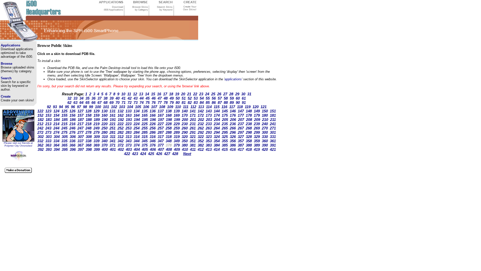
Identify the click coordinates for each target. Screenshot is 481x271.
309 (97, 136)
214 (56, 124)
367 (80, 145)
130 (104, 111)
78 (166, 102)
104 (130, 107)
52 (190, 98)
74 (142, 102)
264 (217, 128)
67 (99, 102)
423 (135, 154)
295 (225, 132)
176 (233, 115)
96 (73, 107)
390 (265, 145)
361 (273, 141)
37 (99, 98)
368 (88, 145)
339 (96, 141)
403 (129, 149)
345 (145, 141)
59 (232, 98)
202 (201, 119)
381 (193, 145)
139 (177, 111)
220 (104, 124)
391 (273, 145)
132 (120, 111)
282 (120, 132)
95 (67, 107)
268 (249, 128)
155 (64, 115)
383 (209, 145)
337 (80, 141)
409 (177, 149)
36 (93, 98)
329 (257, 136)
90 (238, 102)
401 (113, 149)
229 (177, 124)
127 (80, 111)
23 (201, 94)
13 (141, 94)
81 (184, 102)
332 (40, 141)
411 (193, 149)
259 (177, 128)
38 (105, 98)
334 (56, 141)
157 (80, 115)
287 (161, 132)
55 (208, 98)
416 (233, 149)
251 (112, 128)
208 (249, 119)
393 (49, 149)
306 (73, 136)
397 (81, 149)
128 (88, 111)
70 (117, 102)
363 (48, 145)
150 (265, 111)
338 (88, 141)
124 (56, 111)
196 (153, 119)
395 (65, 149)
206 (233, 119)
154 (56, 115)
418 (249, 149)
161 (112, 115)
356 (233, 141)
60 (238, 98)
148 (249, 111)
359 (257, 141)
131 (112, 111)
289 (177, 132)
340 (104, 141)
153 (48, 115)
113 (201, 107)
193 (129, 119)
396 (73, 149)
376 (153, 145)
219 (96, 124)
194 (137, 119)
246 (72, 128)
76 (154, 102)
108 (162, 107)
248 (88, 128)
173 (209, 115)
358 (249, 141)
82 (190, 102)
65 (87, 102)
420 (265, 149)
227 (161, 124)
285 (145, 132)
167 (161, 115)
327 (241, 136)
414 (217, 149)
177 (241, 115)
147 (241, 111)
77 (160, 102)
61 (244, 98)
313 (129, 136)
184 (57, 119)
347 (161, 141)
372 (120, 145)
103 (122, 107)
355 (225, 141)
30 (243, 94)
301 (273, 132)
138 (169, 111)
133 (129, 111)
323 (209, 136)
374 (137, 145)
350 (185, 141)
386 (233, 145)
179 (257, 115)
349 (177, 141)
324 (217, 136)
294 (217, 132)
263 (209, 128)
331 (273, 136)
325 (225, 136)
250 (104, 128)
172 (201, 115)
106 (146, 107)
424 (143, 154)
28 (231, 94)
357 (241, 141)
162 (120, 115)
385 (225, 145)
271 (273, 128)
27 (225, 94)
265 (225, 128)
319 (177, 136)
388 (249, 145)
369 (96, 145)
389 (257, 145)
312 (120, 136)
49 (172, 98)
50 (178, 98)
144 (217, 111)
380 (185, 145)
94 (61, 107)
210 (265, 119)
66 (93, 102)
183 (49, 119)
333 (48, 141)
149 (257, 111)
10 (123, 94)
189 (97, 119)
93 (55, 107)
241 (273, 124)
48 (166, 98)
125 (64, 111)
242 (40, 128)
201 (193, 119)
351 (193, 141)
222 (120, 124)
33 (75, 98)
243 (48, 128)
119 (248, 107)
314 (137, 136)
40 (117, 98)
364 (56, 145)
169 (177, 115)
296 (233, 132)
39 (111, 98)
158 (88, 115)
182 (41, 119)
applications (233, 79)
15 (153, 94)
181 (273, 115)
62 (69, 102)
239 (257, 124)
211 (273, 119)
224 (137, 124)
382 (201, 145)
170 (185, 115)
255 (145, 128)
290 (185, 132)
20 (183, 94)
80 (178, 102)
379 (177, 145)
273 (48, 132)
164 (137, 115)
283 (129, 132)
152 (40, 115)
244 (56, 128)
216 (72, 124)
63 (75, 102)
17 (165, 94)
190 (105, 119)
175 (225, 115)
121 (264, 107)
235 (225, 124)
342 (120, 141)
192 (121, 119)
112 (193, 107)
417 (241, 149)
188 (89, 119)
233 (209, 124)
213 (48, 124)
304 (57, 136)
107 (154, 107)
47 (160, 98)
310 (105, 136)
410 (185, 149)
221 (112, 124)
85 (208, 102)
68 (105, 102)
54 (202, 98)
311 (112, 136)
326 (233, 136)
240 (265, 124)
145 (225, 111)
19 (177, 94)
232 (201, 124)
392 (41, 149)
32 (69, 98)
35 (87, 98)
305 (65, 136)
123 (48, 111)
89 (232, 102)
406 (153, 149)
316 (153, 136)
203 (209, 119)
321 (193, 136)
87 (220, 102)
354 (217, 141)
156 (72, 115)
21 (189, 94)
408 (169, 149)
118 (240, 107)
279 (96, 132)
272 (40, 132)
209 (257, 119)
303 (49, 136)
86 (214, 102)
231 (193, 124)
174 (217, 115)
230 (185, 124)
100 (98, 107)
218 (88, 124)
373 (129, 145)
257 (161, 128)
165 (145, 115)
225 (145, 124)
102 (114, 107)
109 (170, 107)
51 (184, 98)
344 (137, 141)
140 (185, 111)
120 (256, 107)
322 (201, 136)
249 (96, 128)
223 (129, 124)
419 (257, 149)
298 (249, 132)
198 (169, 119)
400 (105, 149)
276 (72, 132)
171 (193, 115)
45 (148, 98)
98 (85, 107)
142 (201, 111)
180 (265, 115)
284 (137, 132)
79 (172, 102)
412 (201, 149)
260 (185, 128)
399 (97, 149)
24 (207, 94)
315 (145, 136)
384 (217, 145)
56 (214, 98)
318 (169, 136)
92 (49, 107)
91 (244, 102)
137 (161, 111)
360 (265, 141)
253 (129, 128)
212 (40, 124)
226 (153, 124)
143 (209, 111)
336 (72, 141)
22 (195, 94)
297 (241, 132)
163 (129, 115)
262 (201, 128)
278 (88, 132)
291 (193, 132)
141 (193, 111)
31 (249, 94)
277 (80, 132)
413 (209, 149)
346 (153, 141)
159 (96, 115)
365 (64, 145)
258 (169, 128)
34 (81, 98)
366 (72, 145)
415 (225, 149)
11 (129, 94)
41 (124, 98)
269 (257, 128)
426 (159, 154)
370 (104, 145)
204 (217, 119)
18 (171, 94)
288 (169, 132)
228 (169, 124)
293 (209, 132)
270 (265, 128)
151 (273, 111)
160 (104, 115)
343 (129, 141)
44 (142, 98)
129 (96, 111)
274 (56, 132)
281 (112, 132)
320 (185, 136)
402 (121, 149)
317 (161, 136)
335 (64, 141)
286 (153, 132)
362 (40, 145)
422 (127, 154)
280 (104, 132)
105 (138, 107)
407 (161, 149)
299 (257, 132)
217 (80, 124)
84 (202, 102)
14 (147, 94)
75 (148, 102)
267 (241, 128)
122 (40, 111)
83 (196, 102)
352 (201, 141)
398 (89, 149)
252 (120, 128)
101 (106, 107)
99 (91, 107)
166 (153, 115)
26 (219, 94)
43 (136, 98)
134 (137, 111)
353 (209, 141)
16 (159, 94)
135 (145, 111)
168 (169, 115)
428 (175, 154)
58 (226, 98)
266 (233, 128)
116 (224, 107)
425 (151, 154)
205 (225, 119)
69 (111, 102)
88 (226, 102)
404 (137, 149)
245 (64, 128)
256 (153, 128)
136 (153, 111)
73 (136, 102)
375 (145, 145)
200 (185, 119)
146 (233, 111)
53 (196, 98)
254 (137, 128)
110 (178, 107)
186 (73, 119)
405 (145, 149)
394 (57, 149)
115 (216, 107)
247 (80, 128)
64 (81, 102)
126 (72, 111)
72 (130, 102)
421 (273, 149)
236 (233, 124)
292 (201, 132)
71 (124, 102)
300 (265, 132)
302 (41, 136)
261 (193, 128)
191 (113, 119)
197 (161, 119)
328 (249, 136)
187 (81, 119)
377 (161, 145)
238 (249, 124)
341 (112, 141)
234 (217, 124)
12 (135, 94)
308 (89, 136)
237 (241, 124)
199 (177, 119)
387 (241, 145)
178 (249, 115)
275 (64, 132)
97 (79, 107)
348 (169, 141)
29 (237, 94)
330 (265, 136)
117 (232, 107)
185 (65, 119)
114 (209, 107)
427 (167, 154)
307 (81, 136)
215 (64, 124)
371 (112, 145)
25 (213, 94)
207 (241, 119)
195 (145, 119)
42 (130, 98)
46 (154, 98)
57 (220, 98)
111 (185, 107)
